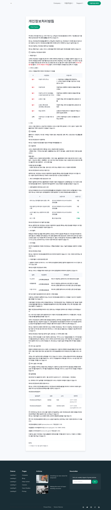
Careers (24, 485)
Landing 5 (13, 488)
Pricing (24, 491)
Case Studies (26, 488)
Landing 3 (13, 482)
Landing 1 (13, 475)
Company (25, 475)
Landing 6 (13, 491)
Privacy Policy (47, 507)
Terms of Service (58, 507)
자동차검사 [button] (68, 3)
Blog (23, 478)
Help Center (26, 482)
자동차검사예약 (94, 3)
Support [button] (79, 3)
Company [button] (57, 3)
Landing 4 (13, 485)
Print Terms (34, 27)
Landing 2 (13, 478)
